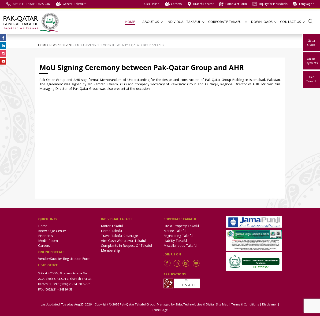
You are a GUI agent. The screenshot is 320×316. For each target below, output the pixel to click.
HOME (130, 21)
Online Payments (311, 61)
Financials (45, 235)
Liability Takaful (175, 240)
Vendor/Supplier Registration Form (64, 258)
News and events (61, 45)
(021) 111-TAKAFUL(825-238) (31, 4)
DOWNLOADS (262, 21)
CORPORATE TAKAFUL (225, 21)
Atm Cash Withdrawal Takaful (123, 240)
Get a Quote (311, 43)
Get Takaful (311, 79)
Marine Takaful (175, 231)
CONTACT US (290, 21)
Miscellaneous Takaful (180, 245)
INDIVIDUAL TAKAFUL (184, 21)
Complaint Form (236, 4)
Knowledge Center (52, 231)
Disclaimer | (270, 304)
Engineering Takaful (178, 235)
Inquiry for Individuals (273, 4)
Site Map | (223, 304)
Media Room (48, 240)
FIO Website (261, 267)
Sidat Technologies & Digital (195, 304)
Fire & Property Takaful (181, 226)
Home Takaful (112, 231)
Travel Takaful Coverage (119, 235)
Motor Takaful (112, 226)
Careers (176, 4)
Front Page (160, 310)
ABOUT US (150, 21)
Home (42, 45)
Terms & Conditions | (246, 304)
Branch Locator (203, 4)
